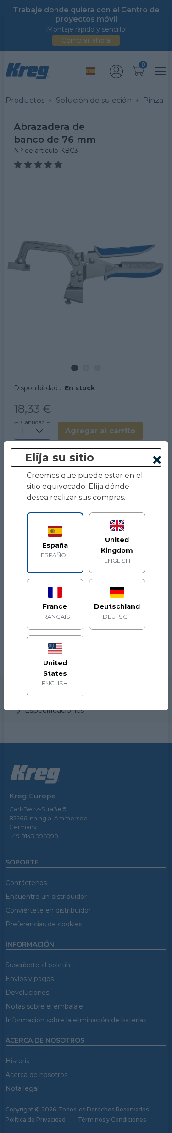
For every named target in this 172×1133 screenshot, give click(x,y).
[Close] (157, 460)
